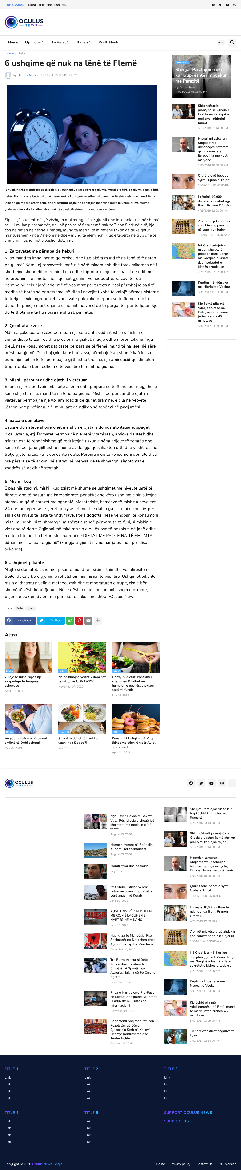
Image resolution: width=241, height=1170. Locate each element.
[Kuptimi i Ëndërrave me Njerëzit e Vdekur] (183, 288)
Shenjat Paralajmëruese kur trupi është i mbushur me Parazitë (211, 813)
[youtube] (227, 5)
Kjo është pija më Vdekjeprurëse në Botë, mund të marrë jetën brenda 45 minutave (213, 312)
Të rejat (59, 42)
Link (8, 1077)
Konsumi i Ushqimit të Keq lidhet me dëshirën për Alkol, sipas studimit (134, 742)
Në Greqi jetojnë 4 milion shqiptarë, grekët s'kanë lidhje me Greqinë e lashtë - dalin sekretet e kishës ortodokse (214, 256)
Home (13, 42)
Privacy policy (180, 1164)
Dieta (21, 53)
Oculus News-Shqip (47, 1164)
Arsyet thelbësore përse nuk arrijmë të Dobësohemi (26, 740)
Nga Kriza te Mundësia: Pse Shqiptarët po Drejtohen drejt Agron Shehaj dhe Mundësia (132, 939)
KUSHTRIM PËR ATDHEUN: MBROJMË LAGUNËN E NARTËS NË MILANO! (131, 915)
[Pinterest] (79, 621)
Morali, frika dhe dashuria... (47, 5)
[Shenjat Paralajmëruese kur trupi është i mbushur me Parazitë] (175, 814)
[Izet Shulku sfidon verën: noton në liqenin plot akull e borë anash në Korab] (95, 892)
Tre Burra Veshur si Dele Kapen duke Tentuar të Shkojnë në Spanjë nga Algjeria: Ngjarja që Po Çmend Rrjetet (132, 968)
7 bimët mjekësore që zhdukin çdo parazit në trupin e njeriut (214, 225)
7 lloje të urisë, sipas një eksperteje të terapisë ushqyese (23, 681)
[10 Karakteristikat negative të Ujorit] (175, 1036)
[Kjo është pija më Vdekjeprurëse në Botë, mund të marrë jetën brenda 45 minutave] (183, 309)
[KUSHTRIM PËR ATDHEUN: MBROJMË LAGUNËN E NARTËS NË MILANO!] (95, 917)
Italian (82, 42)
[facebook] (213, 5)
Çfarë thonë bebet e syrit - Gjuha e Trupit (213, 178)
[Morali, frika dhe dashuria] (95, 871)
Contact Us (204, 1164)
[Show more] (98, 621)
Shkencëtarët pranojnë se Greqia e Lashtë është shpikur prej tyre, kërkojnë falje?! (214, 114)
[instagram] (222, 783)
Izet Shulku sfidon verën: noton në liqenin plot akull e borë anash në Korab (131, 891)
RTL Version (227, 1164)
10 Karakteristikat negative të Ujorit (212, 1033)
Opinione (33, 42)
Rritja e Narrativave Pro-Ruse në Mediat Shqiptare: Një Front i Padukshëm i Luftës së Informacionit (133, 999)
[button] (221, 42)
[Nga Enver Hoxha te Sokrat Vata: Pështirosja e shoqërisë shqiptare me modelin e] (95, 821)
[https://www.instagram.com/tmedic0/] (232, 783)
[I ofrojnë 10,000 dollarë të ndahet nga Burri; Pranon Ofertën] (183, 202)
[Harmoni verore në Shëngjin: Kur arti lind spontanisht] (95, 850)
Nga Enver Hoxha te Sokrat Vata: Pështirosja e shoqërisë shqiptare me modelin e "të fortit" (132, 822)
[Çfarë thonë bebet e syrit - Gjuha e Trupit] (183, 181)
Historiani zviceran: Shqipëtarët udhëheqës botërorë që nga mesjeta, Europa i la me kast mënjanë (213, 149)
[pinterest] (234, 5)
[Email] (88, 621)
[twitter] (220, 5)
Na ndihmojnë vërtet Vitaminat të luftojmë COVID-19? (82, 679)
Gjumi (30, 608)
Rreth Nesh (108, 42)
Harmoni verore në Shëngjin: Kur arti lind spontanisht (131, 847)
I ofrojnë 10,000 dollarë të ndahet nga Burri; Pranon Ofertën (214, 201)
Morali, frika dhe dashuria (129, 866)
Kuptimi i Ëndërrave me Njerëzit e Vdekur (214, 285)
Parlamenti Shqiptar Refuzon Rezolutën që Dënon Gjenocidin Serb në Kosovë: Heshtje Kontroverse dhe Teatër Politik (132, 1029)
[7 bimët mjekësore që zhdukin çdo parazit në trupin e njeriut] (183, 226)
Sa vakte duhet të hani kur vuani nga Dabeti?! (78, 740)
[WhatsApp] (70, 621)
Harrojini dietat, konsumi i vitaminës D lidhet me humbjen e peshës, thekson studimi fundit (133, 683)
